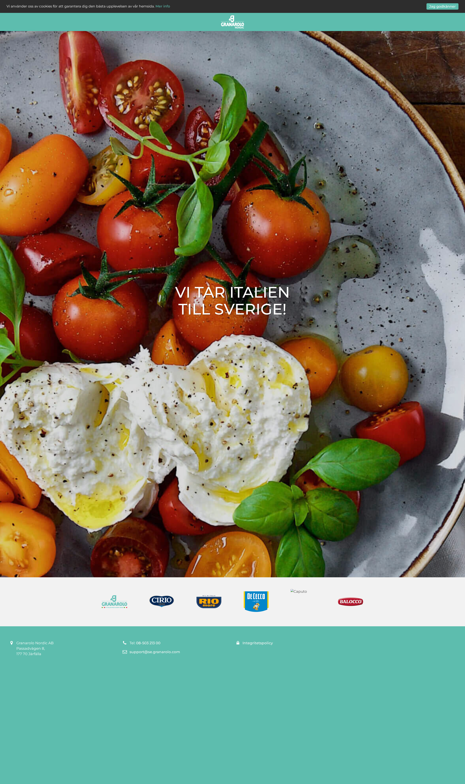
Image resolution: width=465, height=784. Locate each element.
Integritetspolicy (257, 643)
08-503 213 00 (148, 643)
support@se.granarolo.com (155, 652)
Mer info (162, 6)
